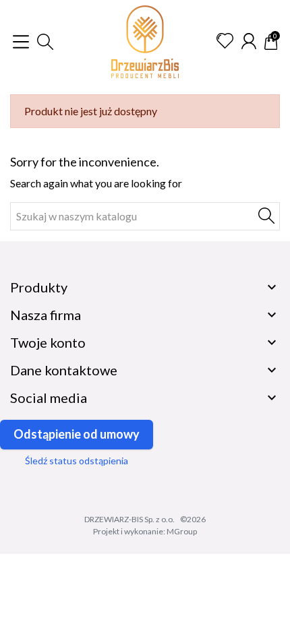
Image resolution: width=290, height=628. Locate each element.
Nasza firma (45, 315)
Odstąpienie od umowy (76, 434)
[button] (45, 42)
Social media (48, 397)
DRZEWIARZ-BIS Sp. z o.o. (129, 519)
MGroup (182, 531)
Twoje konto (48, 342)
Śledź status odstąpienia (76, 460)
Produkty (38, 287)
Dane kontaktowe (63, 370)
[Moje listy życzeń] (225, 41)
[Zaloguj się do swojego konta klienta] (249, 41)
